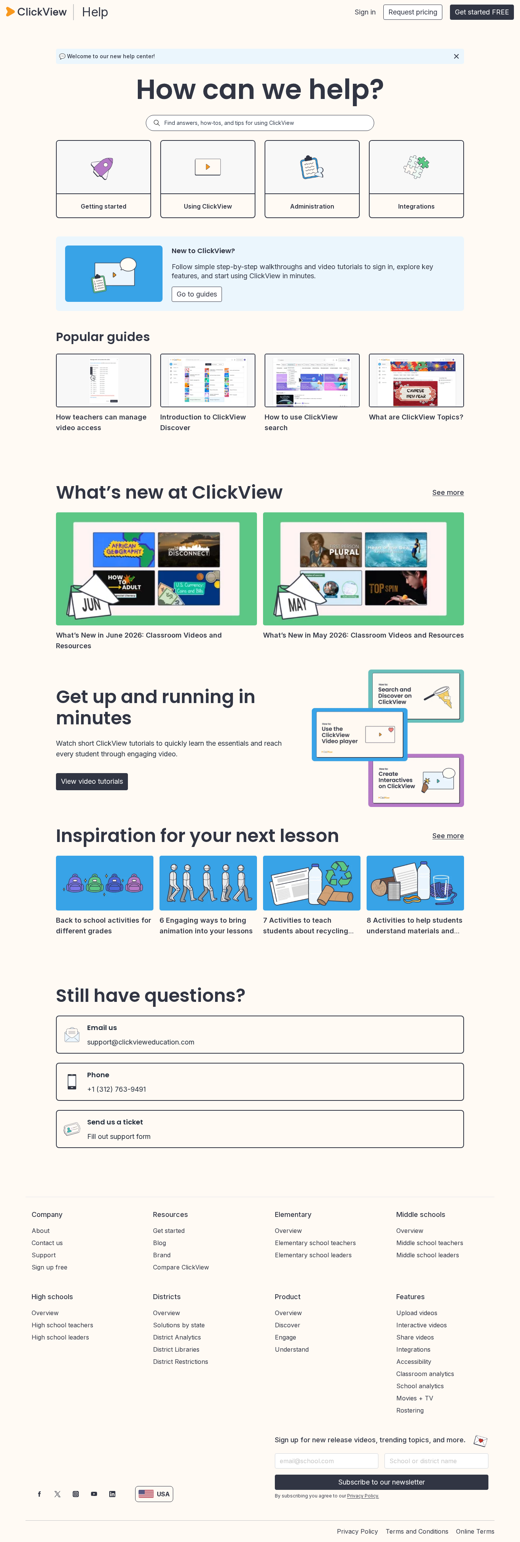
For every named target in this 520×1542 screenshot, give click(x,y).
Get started (169, 1230)
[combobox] (436, 1461)
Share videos (415, 1337)
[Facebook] (39, 1494)
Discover (287, 1325)
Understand (292, 1349)
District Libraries (176, 1349)
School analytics (420, 1386)
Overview (288, 1230)
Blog (159, 1243)
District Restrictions (180, 1361)
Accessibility (413, 1361)
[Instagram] (75, 1494)
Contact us (47, 1243)
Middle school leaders (427, 1255)
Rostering (410, 1410)
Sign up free (49, 1267)
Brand (162, 1255)
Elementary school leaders (313, 1255)
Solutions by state (179, 1325)
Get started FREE (482, 12)
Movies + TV (414, 1398)
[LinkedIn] (112, 1494)
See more (448, 492)
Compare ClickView (181, 1267)
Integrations (413, 1349)
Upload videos (416, 1313)
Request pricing (412, 12)
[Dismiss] (456, 56)
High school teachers (62, 1325)
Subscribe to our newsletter (381, 1482)
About (40, 1230)
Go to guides (197, 294)
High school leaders (60, 1337)
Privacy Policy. (363, 1496)
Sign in (365, 12)
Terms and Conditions (417, 1531)
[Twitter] (57, 1494)
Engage (285, 1337)
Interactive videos (421, 1325)
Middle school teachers (429, 1243)
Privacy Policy (357, 1531)
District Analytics (177, 1337)
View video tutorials (92, 781)
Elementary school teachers (315, 1243)
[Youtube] (94, 1494)
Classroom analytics (425, 1374)
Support (44, 1255)
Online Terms (475, 1531)
